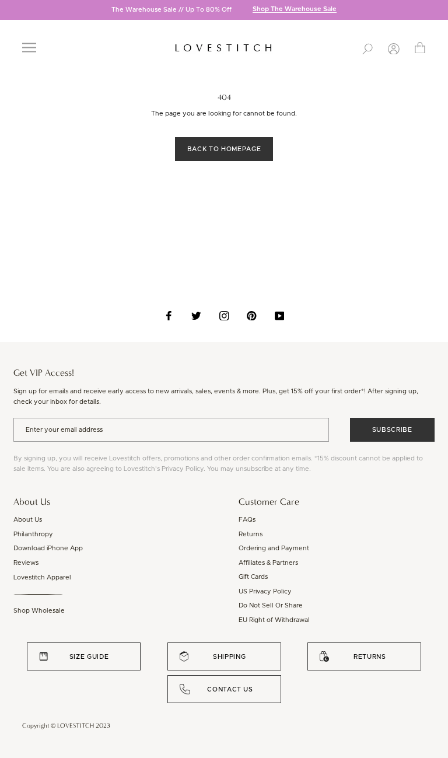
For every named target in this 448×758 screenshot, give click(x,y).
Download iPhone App (48, 548)
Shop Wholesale (39, 610)
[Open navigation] (29, 48)
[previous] (9, 11)
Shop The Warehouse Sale (295, 9)
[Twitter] (196, 315)
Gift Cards (253, 577)
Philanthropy (33, 534)
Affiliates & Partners (268, 563)
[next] (439, 11)
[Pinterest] (252, 315)
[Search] (367, 48)
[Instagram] (224, 315)
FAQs (247, 519)
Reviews (25, 563)
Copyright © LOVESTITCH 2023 (66, 725)
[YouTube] (280, 315)
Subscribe (392, 430)
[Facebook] (169, 315)
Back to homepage (224, 149)
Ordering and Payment (274, 548)
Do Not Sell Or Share (271, 605)
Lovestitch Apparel (42, 577)
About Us (27, 519)
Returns (250, 534)
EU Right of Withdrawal (274, 620)
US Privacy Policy (265, 591)
